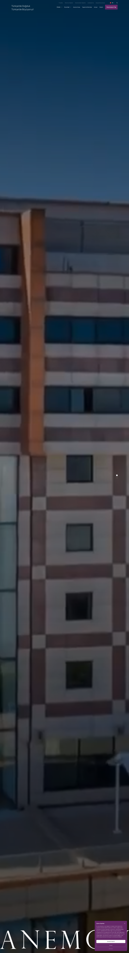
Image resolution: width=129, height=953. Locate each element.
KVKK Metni (111, 948)
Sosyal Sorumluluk (100, 3)
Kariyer (95, 7)
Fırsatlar (61, 3)
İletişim (101, 7)
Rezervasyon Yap (111, 7)
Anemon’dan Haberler (80, 3)
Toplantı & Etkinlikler (87, 7)
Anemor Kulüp (76, 7)
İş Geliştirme (91, 3)
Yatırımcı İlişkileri (69, 3)
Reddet (110, 945)
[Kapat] (124, 923)
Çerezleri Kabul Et (111, 941)
